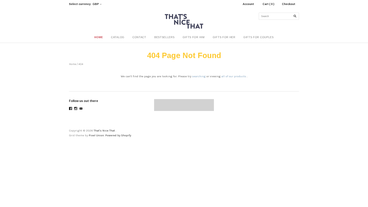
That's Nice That (104, 130)
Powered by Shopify (118, 135)
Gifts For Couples (258, 37)
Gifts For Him (194, 37)
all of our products (233, 76)
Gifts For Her (224, 37)
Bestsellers (164, 37)
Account (248, 4)
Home (98, 37)
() (356, 37)
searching (199, 76)
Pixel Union (96, 135)
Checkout (288, 4)
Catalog (117, 37)
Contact (139, 37)
